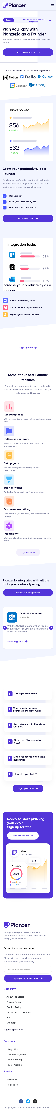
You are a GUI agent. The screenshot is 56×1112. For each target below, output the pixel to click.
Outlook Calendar (31, 613)
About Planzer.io (15, 997)
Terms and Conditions (19, 1012)
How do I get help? (25, 774)
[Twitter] (28, 1101)
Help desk (12, 1084)
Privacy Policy (14, 1002)
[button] (52, 5)
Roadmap (12, 1079)
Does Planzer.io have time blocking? (29, 758)
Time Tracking (14, 1065)
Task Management (17, 1054)
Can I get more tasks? (26, 693)
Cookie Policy (14, 1007)
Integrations (13, 1049)
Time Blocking (14, 1059)
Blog (9, 1017)
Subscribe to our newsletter (19, 948)
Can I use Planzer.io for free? (28, 742)
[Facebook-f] (21, 1101)
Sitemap (11, 1022)
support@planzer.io (13, 1029)
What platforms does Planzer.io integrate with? (27, 709)
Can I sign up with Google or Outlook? (29, 725)
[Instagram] (35, 1101)
